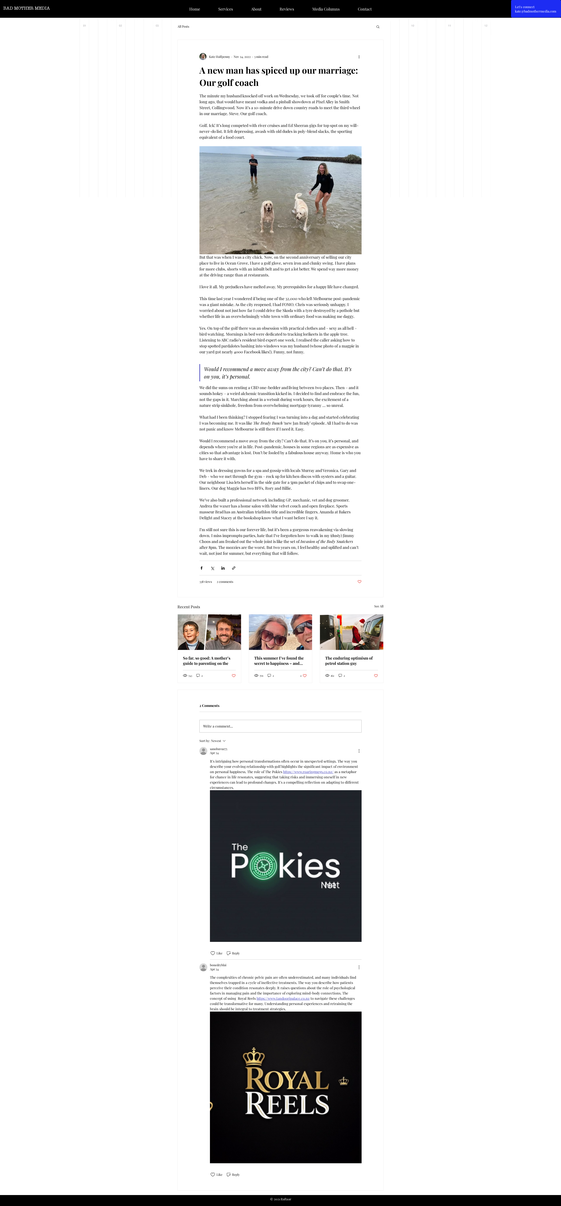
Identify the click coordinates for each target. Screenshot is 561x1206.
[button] (378, 26)
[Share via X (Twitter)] (212, 568)
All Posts (183, 26)
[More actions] (359, 56)
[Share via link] (234, 568)
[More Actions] (359, 751)
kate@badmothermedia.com (535, 11)
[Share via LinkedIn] (223, 568)
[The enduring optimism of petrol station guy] (351, 632)
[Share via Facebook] (201, 568)
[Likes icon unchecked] (213, 953)
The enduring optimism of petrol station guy (349, 660)
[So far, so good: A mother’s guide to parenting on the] (209, 632)
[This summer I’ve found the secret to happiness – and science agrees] (280, 632)
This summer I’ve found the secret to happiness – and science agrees (279, 660)
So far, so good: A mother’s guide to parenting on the (206, 660)
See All (378, 606)
